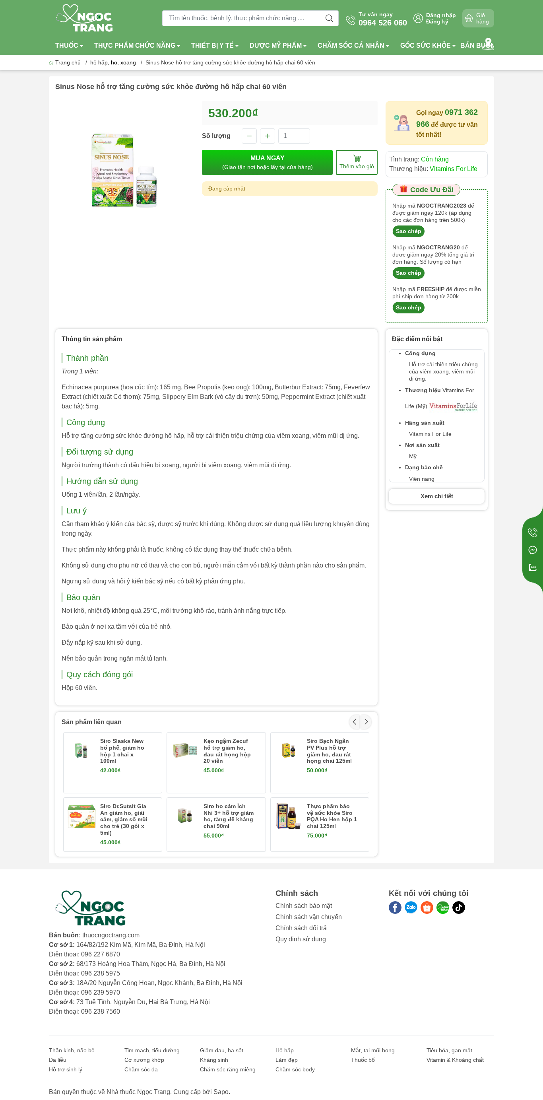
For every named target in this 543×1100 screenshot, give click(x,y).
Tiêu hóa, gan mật (449, 1050)
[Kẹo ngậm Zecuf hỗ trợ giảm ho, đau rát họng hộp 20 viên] (185, 750)
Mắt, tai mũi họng (373, 1050)
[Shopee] (427, 907)
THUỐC (66, 45)
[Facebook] (395, 907)
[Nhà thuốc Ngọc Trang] (85, 17)
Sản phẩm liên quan (92, 722)
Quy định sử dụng (300, 939)
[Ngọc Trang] (442, 907)
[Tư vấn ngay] (533, 532)
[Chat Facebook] (533, 550)
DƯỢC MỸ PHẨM (276, 45)
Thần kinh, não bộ (72, 1050)
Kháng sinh (214, 1060)
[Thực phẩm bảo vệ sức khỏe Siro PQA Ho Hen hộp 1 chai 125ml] (288, 815)
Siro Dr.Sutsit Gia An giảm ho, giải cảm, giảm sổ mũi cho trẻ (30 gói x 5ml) (123, 819)
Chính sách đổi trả (301, 928)
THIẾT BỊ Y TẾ (212, 45)
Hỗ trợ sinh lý (65, 1069)
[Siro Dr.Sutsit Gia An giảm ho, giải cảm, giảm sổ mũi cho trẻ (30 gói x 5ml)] (81, 815)
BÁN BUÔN (477, 45)
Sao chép (408, 231)
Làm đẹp (286, 1060)
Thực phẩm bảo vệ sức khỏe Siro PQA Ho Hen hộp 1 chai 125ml (332, 816)
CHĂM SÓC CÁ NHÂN (351, 45)
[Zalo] (411, 907)
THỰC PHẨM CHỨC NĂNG (134, 45)
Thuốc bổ (363, 1060)
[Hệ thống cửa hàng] (488, 43)
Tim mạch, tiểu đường (152, 1050)
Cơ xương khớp (144, 1060)
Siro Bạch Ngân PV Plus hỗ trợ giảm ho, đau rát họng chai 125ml (329, 751)
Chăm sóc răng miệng (228, 1069)
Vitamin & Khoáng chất (455, 1060)
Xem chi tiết (437, 496)
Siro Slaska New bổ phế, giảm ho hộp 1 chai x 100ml (122, 751)
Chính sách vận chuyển (308, 916)
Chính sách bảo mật (303, 905)
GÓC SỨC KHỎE (425, 45)
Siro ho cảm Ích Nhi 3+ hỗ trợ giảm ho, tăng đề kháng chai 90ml (229, 816)
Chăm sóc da (141, 1069)
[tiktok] (458, 907)
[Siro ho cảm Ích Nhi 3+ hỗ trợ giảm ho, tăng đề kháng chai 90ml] (185, 815)
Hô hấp (284, 1050)
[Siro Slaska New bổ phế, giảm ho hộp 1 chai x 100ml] (81, 750)
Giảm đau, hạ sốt (221, 1050)
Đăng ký (437, 21)
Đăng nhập (441, 15)
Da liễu (57, 1060)
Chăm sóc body (295, 1069)
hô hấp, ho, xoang (113, 62)
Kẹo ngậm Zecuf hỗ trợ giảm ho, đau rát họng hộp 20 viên (227, 751)
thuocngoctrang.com (111, 935)
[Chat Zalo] (533, 567)
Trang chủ (68, 62)
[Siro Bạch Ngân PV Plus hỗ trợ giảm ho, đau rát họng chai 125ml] (288, 750)
